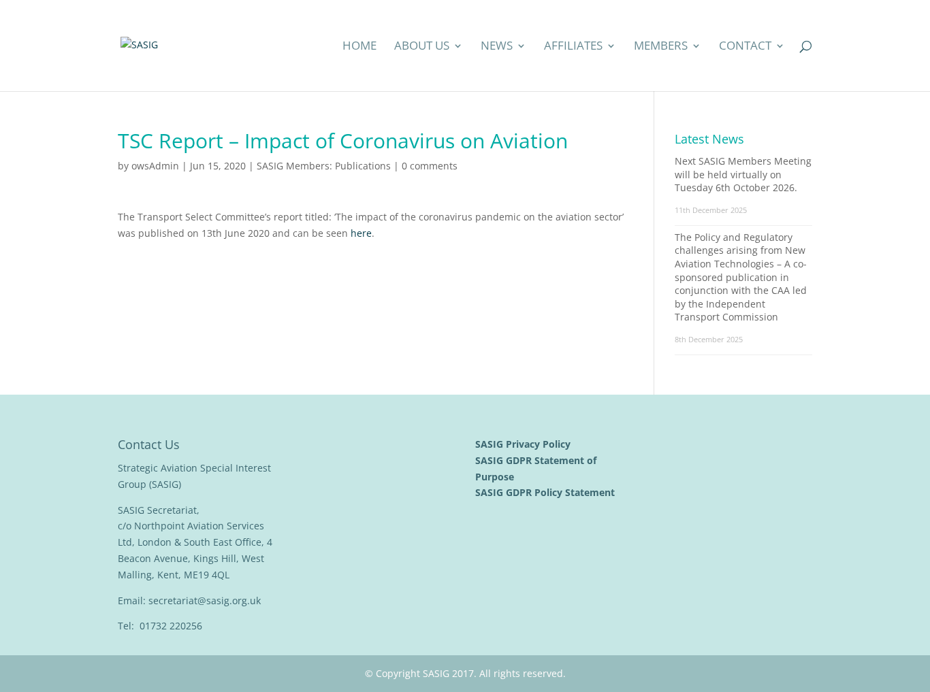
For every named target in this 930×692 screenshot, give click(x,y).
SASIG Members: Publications (324, 165)
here (361, 233)
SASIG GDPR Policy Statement (546, 492)
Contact (745, 47)
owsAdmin (155, 165)
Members (661, 47)
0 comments (430, 165)
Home (359, 47)
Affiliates (573, 47)
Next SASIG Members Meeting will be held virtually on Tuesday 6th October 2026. (743, 174)
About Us (421, 47)
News (497, 47)
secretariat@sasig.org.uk (204, 600)
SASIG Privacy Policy (524, 444)
